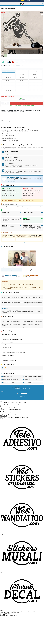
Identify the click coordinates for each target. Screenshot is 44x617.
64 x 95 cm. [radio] (35, 80)
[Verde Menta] (3, 62)
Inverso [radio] (22, 65)
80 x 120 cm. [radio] (35, 83)
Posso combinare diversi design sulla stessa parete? (12, 357)
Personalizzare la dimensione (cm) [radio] (22, 90)
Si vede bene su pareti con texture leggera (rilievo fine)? (13, 352)
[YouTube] (4, 614)
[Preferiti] (37, 3)
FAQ (20, 412)
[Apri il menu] (2, 3)
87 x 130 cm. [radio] (8, 87)
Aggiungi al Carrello (26, 103)
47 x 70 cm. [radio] (22, 77)
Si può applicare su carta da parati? (9, 360)
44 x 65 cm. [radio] (8, 77)
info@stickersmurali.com (4, 419)
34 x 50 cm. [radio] (8, 74)
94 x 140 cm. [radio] (22, 87)
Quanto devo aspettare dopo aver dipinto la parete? (12, 339)
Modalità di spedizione (4, 412)
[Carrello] (42, 3)
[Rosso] (12, 62)
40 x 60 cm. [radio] (35, 74)
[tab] (2, 55)
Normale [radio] (17, 65)
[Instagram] (0, 614)
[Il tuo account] (40, 3)
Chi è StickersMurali (3, 414)
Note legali (19, 417)
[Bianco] (6, 62)
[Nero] (9, 62)
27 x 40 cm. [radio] (35, 71)
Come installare (24, 412)
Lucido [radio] (9, 65)
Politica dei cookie (24, 417)
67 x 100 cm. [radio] (8, 83)
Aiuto (16, 419)
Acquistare (2, 411)
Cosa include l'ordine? (6, 347)
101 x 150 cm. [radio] (35, 87)
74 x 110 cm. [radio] (22, 83)
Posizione (13, 65)
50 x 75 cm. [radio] (35, 77)
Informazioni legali (3, 416)
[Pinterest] (3, 614)
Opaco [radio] (5, 65)
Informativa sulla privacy (12, 417)
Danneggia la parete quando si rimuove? (10, 342)
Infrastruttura (10, 414)
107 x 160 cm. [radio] (8, 90)
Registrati (22, 396)
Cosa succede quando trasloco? (8, 355)
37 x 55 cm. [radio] (22, 74)
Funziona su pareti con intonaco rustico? (10, 336)
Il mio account (12, 419)
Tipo (2, 65)
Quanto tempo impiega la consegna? (9, 350)
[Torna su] (0, 616)
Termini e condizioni (3, 417)
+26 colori (17, 62)
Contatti (1, 419)
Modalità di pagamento (13, 412)
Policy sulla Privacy (24, 393)
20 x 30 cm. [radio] (8, 71)
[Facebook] (2, 614)
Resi (18, 412)
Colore (22, 60)
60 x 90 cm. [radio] (22, 80)
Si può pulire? (4, 344)
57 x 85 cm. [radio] (8, 80)
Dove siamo (15, 414)
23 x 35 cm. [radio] (22, 71)
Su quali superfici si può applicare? (9, 334)
